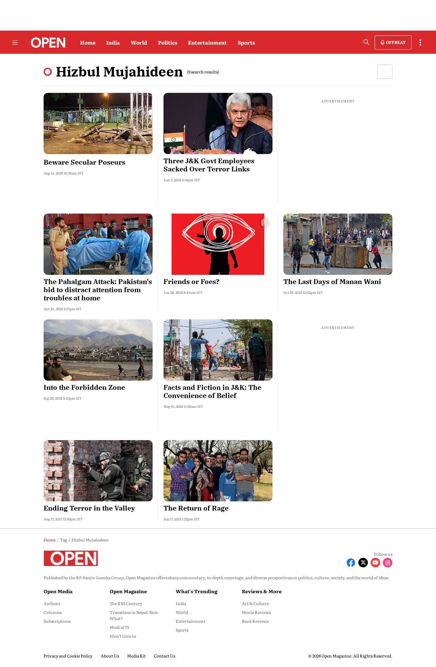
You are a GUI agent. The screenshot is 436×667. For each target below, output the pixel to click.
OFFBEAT (396, 42)
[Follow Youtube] (375, 562)
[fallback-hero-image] (98, 123)
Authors (52, 603)
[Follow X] (363, 562)
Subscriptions (57, 621)
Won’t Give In (123, 636)
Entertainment (207, 42)
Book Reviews (255, 621)
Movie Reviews (256, 612)
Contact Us (164, 656)
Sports (246, 42)
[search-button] (366, 42)
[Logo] (46, 42)
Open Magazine (128, 591)
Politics (167, 42)
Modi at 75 (119, 627)
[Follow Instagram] (387, 562)
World (139, 42)
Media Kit (136, 656)
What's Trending (196, 591)
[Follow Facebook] (351, 562)
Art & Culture (255, 603)
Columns (52, 612)
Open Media (58, 591)
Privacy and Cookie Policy (68, 656)
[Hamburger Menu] (15, 42)
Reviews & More (262, 591)
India (113, 42)
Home (87, 42)
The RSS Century (126, 603)
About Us (110, 656)
